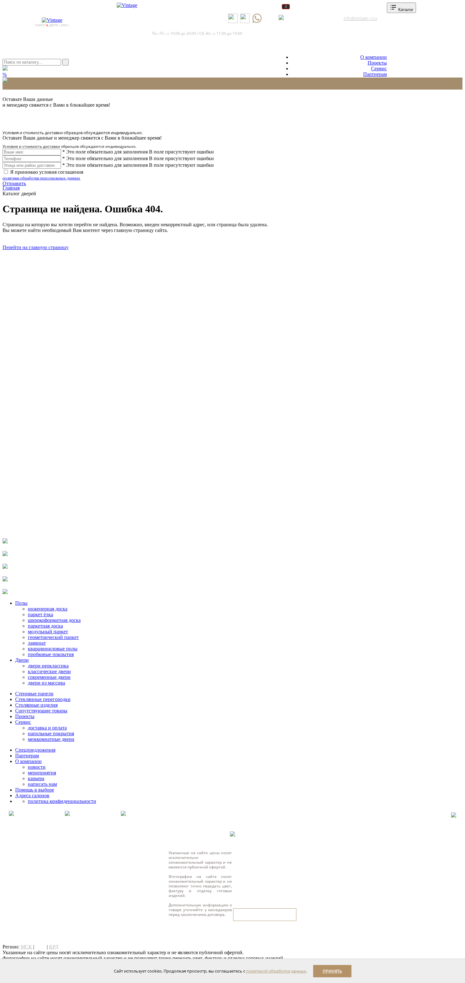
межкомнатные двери (51, 739)
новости (37, 767)
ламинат (37, 643)
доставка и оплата (47, 727)
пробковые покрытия (51, 654)
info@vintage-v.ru (360, 18)
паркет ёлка (40, 614)
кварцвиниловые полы (53, 648)
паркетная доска (45, 626)
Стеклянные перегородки (43, 699)
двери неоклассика (48, 665)
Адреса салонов (305, 18)
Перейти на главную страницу (36, 247)
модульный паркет (48, 631)
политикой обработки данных (276, 971)
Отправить (14, 183)
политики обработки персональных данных (41, 178)
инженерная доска (47, 608)
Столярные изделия (36, 705)
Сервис (379, 68)
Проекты (377, 63)
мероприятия (42, 772)
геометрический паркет (53, 637)
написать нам (42, 784)
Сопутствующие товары (41, 710)
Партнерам (375, 74)
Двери (22, 660)
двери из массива (46, 683)
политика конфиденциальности (62, 801)
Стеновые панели (34, 693)
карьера (36, 778)
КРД (54, 946)
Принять (332, 971)
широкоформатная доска (54, 620)
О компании (373, 57)
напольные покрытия (51, 733)
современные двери (49, 677)
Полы (21, 603)
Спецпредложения (35, 750)
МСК (26, 946)
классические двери (49, 671)
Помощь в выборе (34, 789)
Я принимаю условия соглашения (43, 174)
